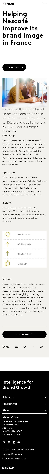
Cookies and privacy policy (14, 458)
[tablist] (24, 422)
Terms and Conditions (12, 454)
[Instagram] (4, 443)
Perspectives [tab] (9, 404)
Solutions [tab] (7, 397)
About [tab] (6, 410)
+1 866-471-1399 (12, 435)
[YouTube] (14, 443)
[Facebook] (9, 443)
